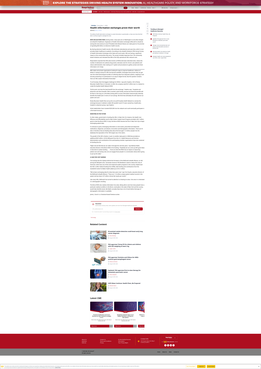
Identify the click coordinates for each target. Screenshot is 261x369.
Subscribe (137, 209)
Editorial (84, 343)
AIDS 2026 (100, 11)
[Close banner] (259, 2)
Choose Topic (86, 11)
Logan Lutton (113, 248)
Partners (149, 7)
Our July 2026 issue (141, 11)
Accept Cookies (211, 366)
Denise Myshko (113, 274)
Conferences (143, 7)
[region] (130, 366)
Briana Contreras (113, 261)
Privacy (102, 343)
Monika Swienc (113, 285)
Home (158, 352)
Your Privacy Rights (123, 343)
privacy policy (117, 211)
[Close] (258, 366)
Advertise (84, 341)
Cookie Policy (58, 367)
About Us (84, 339)
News (133, 7)
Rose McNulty (113, 235)
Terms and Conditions (105, 341)
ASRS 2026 (134, 11)
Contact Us (103, 339)
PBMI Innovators (107, 11)
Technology (93, 217)
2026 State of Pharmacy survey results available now (121, 11)
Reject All (201, 366)
